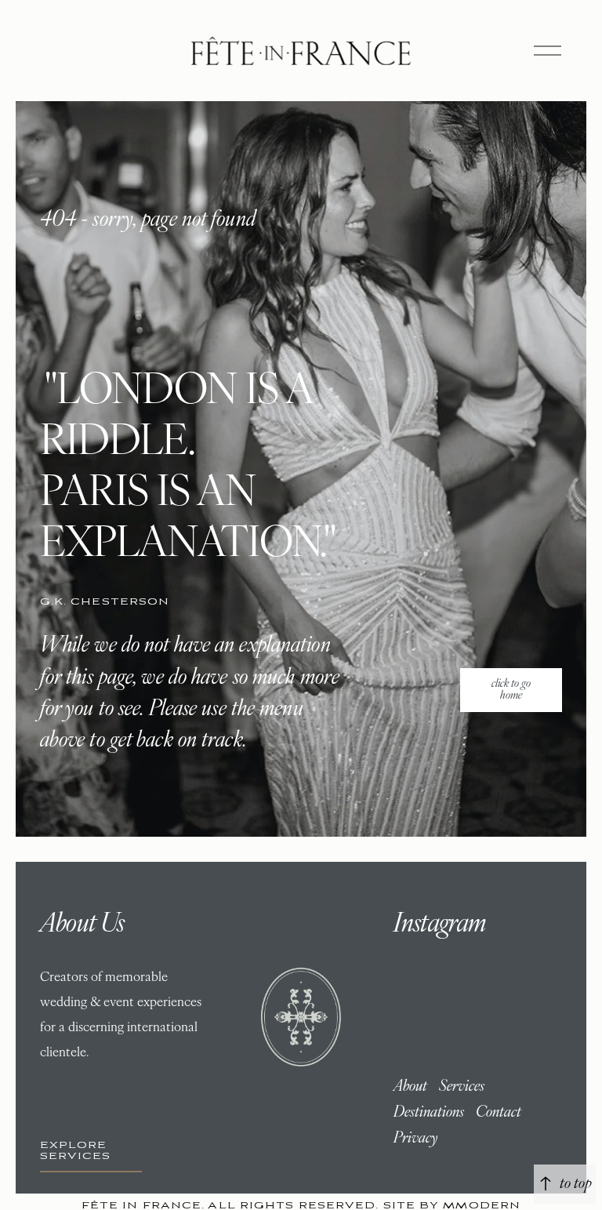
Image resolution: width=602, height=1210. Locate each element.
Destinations (428, 1113)
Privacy (415, 1138)
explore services (75, 1150)
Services (461, 1087)
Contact (498, 1113)
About (410, 1087)
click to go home (511, 690)
